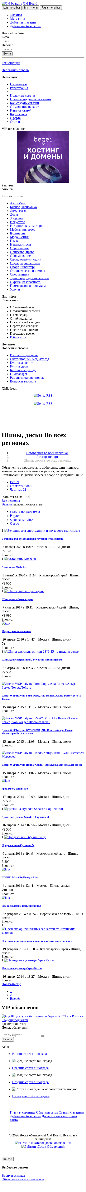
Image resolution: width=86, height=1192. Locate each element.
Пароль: (7, 45)
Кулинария (17, 233)
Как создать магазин (24, 103)
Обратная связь (47, 1112)
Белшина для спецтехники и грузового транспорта (32, 538)
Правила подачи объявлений (30, 99)
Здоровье (16, 218)
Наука (14, 240)
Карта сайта (18, 114)
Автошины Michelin (14, 567)
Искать (7, 1039)
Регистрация (11, 63)
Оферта (15, 118)
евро (14, 523)
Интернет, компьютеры (26, 225)
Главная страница (23, 1112)
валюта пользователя (25, 511)
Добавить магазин (23, 22)
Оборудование (20, 255)
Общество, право (22, 252)
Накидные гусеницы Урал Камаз (22, 968)
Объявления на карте (25, 106)
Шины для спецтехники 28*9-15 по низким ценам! (32, 659)
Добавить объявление (25, 26)
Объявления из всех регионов (23, 1179)
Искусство (17, 222)
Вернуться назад (13, 1175)
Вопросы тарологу (23, 381)
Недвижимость (21, 244)
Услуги (15, 289)
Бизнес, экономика (23, 207)
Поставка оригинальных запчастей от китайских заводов (37, 940)
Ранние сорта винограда (29, 1053)
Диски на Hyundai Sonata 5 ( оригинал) (25, 816)
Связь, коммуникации (25, 259)
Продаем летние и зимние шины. (21, 905)
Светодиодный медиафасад (29, 359)
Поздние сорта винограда (30, 1082)
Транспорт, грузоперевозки (29, 278)
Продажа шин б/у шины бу (18, 845)
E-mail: (6, 37)
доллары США (22, 520)
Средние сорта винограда (30, 1068)
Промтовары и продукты (28, 285)
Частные (18, 489)
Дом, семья (18, 210)
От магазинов (21, 486)
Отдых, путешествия (25, 263)
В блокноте (18, 337)
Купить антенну (21, 362)
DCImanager (18, 374)
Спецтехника (19, 274)
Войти (7, 53)
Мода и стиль (19, 237)
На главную (18, 84)
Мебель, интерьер (22, 229)
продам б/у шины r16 (15, 788)
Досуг (14, 214)
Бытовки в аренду (23, 370)
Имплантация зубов (24, 355)
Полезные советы (22, 95)
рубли (15, 516)
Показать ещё (11, 984)
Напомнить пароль (15, 70)
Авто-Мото (18, 203)
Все (14, 482)
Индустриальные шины (16, 631)
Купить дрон (19, 366)
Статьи (15, 121)
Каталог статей (21, 110)
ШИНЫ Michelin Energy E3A (20, 877)
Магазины (17, 18)
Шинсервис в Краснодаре (17, 599)
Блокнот (16, 15)
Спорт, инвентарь (22, 267)
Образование (19, 248)
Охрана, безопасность (25, 282)
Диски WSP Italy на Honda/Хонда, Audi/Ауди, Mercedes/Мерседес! (42, 764)
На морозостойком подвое (30, 1096)
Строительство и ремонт (27, 270)
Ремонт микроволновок (27, 377)
